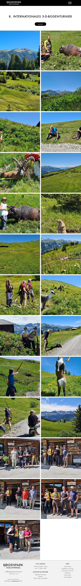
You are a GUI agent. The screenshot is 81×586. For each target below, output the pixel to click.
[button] (70, 3)
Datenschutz (16, 579)
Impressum (10, 579)
